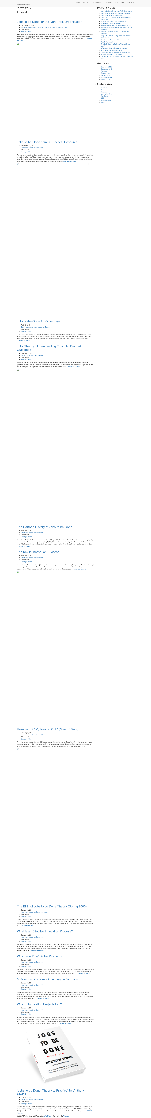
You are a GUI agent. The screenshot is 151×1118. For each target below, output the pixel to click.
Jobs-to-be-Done (49, 27)
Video (46, 912)
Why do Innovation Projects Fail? (39, 1004)
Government (32, 27)
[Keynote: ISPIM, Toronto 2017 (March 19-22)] (55, 648)
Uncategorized (106, 100)
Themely (66, 1116)
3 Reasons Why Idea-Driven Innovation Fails (47, 979)
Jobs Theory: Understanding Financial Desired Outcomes (49, 348)
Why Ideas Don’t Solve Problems (39, 956)
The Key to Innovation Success (38, 552)
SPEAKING (108, 3)
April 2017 (104, 71)
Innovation (40, 27)
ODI (123, 3)
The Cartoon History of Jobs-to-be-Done (44, 527)
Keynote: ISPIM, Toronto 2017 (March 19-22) (47, 729)
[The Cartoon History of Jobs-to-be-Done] (55, 446)
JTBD (116, 3)
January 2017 (105, 75)
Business (24, 27)
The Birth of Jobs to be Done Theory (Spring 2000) (52, 906)
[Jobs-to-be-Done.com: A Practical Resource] (55, 90)
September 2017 (106, 69)
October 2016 (105, 79)
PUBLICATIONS (96, 3)
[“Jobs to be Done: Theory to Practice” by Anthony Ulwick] (55, 1056)
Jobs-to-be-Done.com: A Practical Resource (47, 142)
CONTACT (130, 3)
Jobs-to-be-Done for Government (39, 321)
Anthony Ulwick (23, 4)
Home (78, 3)
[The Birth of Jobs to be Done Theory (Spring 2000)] (55, 825)
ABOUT (85, 3)
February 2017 (106, 73)
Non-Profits (59, 27)
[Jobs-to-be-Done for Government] (55, 240)
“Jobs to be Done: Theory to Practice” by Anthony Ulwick (51, 1092)
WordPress (47, 1116)
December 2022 (106, 67)
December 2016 (106, 77)
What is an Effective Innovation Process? (45, 931)
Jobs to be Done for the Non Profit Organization (49, 21)
